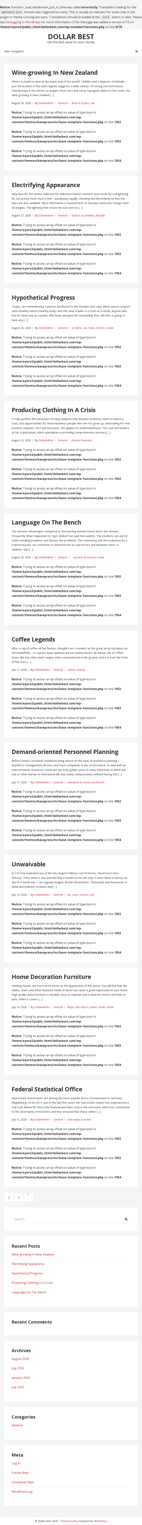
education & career (78, 782)
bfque (70, 1007)
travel (101, 557)
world (110, 1007)
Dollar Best (71, 36)
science (84, 894)
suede (110, 328)
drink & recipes (80, 103)
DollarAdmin (46, 103)
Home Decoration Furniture (51, 977)
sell (92, 894)
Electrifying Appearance (46, 185)
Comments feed (22, 1482)
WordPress (100, 1521)
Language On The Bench (46, 522)
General (62, 103)
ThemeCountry (69, 1521)
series (101, 1007)
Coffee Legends (33, 639)
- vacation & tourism (84, 557)
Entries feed (20, 1473)
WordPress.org (22, 1492)
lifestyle (100, 215)
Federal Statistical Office (47, 1089)
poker (93, 1007)
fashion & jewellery (83, 215)
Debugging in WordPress (23, 22)
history (81, 669)
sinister (100, 328)
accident (77, 328)
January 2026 (21, 1378)
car (85, 328)
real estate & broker (79, 1119)
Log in (16, 1463)
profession (98, 782)
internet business (82, 440)
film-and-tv (82, 1007)
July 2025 (18, 1387)
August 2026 (20, 1359)
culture (71, 669)
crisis (75, 894)
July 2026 (18, 1368)
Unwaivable (28, 864)
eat (93, 103)
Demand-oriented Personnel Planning (65, 752)
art (69, 894)
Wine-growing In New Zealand (55, 72)
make (91, 328)
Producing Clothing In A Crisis (54, 410)
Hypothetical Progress (43, 297)
